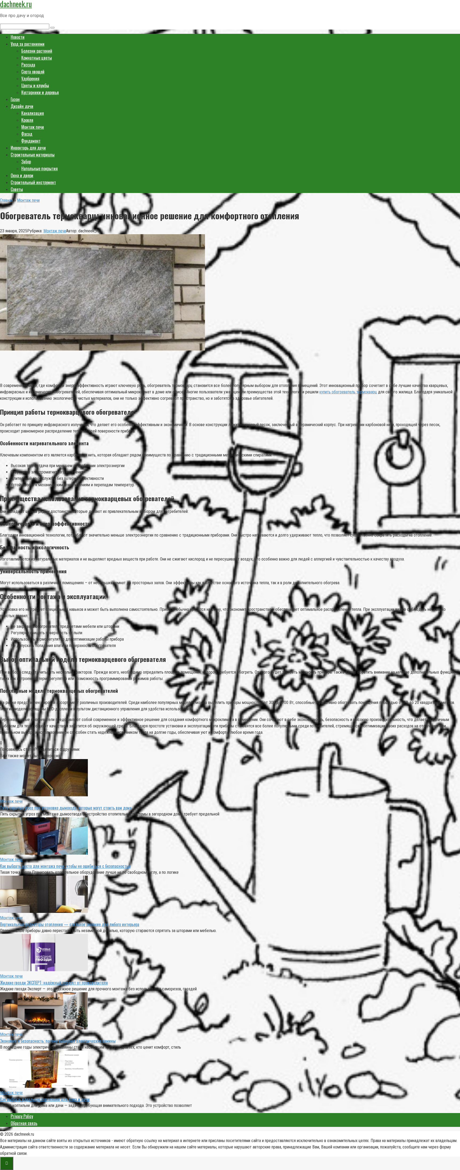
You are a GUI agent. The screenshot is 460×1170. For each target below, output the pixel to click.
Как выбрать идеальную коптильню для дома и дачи (45, 1099)
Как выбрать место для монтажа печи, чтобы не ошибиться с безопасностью (65, 866)
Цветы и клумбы (35, 85)
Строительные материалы (33, 154)
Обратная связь (24, 1123)
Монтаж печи (32, 127)
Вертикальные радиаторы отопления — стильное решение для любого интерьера (69, 924)
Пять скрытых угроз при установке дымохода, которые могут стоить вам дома (66, 808)
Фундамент (30, 141)
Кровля (27, 120)
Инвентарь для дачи (28, 148)
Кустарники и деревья (40, 92)
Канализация (32, 113)
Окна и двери (22, 175)
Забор (26, 161)
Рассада (28, 64)
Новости (17, 37)
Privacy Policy (22, 1116)
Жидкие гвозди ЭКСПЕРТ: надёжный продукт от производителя (54, 982)
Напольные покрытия (39, 168)
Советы (17, 189)
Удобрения (30, 78)
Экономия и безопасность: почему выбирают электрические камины (58, 1041)
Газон (15, 99)
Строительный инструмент (33, 182)
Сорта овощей (32, 71)
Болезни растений (36, 51)
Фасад (26, 134)
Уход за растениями (27, 44)
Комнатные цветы (36, 58)
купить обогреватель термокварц (348, 391)
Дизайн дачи (22, 106)
